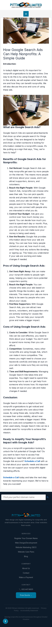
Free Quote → (26, 595)
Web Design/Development (26, 543)
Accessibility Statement (29, 610)
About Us (26, 568)
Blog (26, 556)
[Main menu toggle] (26, 13)
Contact (26, 573)
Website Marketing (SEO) (26, 547)
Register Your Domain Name (26, 538)
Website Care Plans (26, 552)
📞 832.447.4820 (26, 589)
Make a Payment (26, 577)
